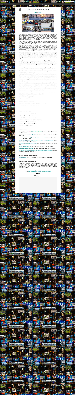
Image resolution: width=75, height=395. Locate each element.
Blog (7, 4)
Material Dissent (30, 171)
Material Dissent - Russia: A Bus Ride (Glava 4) (38, 9)
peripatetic (39, 171)
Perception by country (22, 157)
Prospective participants (45, 4)
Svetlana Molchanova (37, 12)
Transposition (17, 4)
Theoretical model (31, 4)
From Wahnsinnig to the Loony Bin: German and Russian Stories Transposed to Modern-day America (35, 150)
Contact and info (37, 4)
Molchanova (35, 171)
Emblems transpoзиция (24, 4)
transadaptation (48, 171)
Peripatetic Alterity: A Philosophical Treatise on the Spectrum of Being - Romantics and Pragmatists (36, 140)
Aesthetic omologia (11, 4)
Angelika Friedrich (43, 170)
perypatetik (43, 171)
